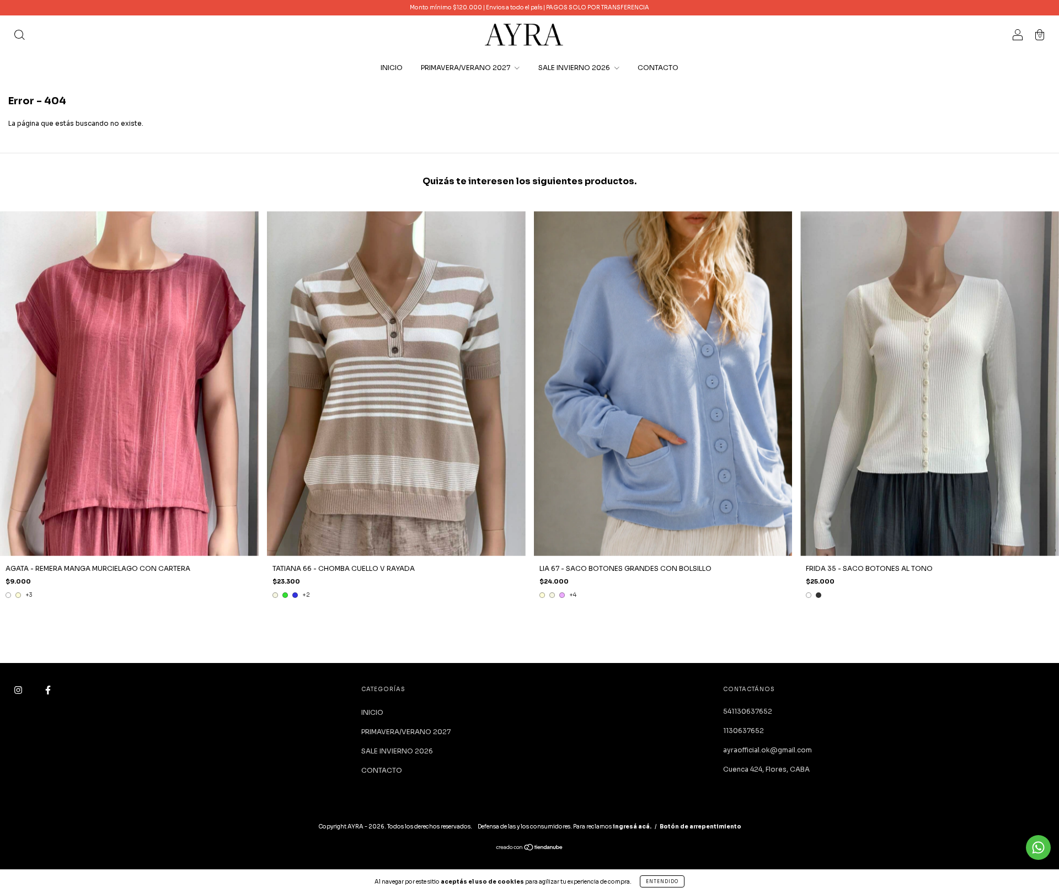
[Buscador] (19, 36)
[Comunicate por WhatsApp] (1038, 847)
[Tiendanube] (529, 848)
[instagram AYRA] (19, 690)
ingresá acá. (632, 826)
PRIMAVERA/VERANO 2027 (466, 67)
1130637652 (743, 730)
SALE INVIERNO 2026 (575, 67)
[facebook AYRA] (48, 690)
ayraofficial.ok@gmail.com (767, 750)
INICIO (392, 67)
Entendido (662, 881)
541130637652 (747, 711)
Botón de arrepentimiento (700, 826)
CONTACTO (658, 67)
